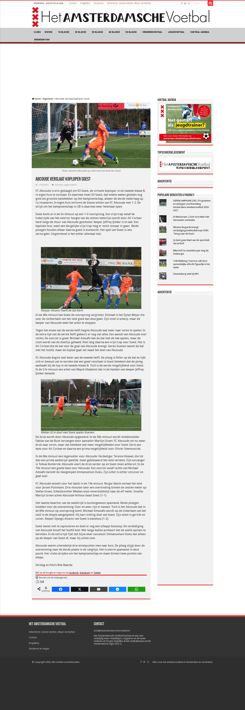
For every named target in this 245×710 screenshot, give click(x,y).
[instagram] (188, 3)
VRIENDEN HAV (42, 39)
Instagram (85, 573)
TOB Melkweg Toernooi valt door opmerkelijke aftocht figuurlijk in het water (191, 264)
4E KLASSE (114, 32)
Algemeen (48, 98)
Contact (73, 3)
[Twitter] (185, 3)
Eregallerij (85, 3)
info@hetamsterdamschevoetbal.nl (112, 630)
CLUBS (37, 32)
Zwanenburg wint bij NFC (186, 273)
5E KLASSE (131, 32)
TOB (42, 581)
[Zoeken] (210, 3)
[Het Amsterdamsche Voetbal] (122, 17)
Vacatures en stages (39, 648)
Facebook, (74, 573)
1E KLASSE (63, 32)
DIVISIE (48, 32)
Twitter (96, 573)
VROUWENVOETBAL (152, 32)
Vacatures (98, 3)
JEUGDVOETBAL (176, 32)
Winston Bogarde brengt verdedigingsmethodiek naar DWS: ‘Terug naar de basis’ (191, 230)
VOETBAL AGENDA (199, 32)
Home (37, 98)
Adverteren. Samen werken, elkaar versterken (129, 3)
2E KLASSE (80, 32)
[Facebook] (182, 3)
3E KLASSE (97, 32)
